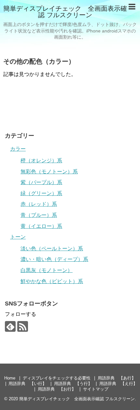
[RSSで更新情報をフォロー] (22, 326)
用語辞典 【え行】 (118, 383)
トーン (18, 237)
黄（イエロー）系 (41, 226)
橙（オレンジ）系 (41, 160)
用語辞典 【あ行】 (117, 378)
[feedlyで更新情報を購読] (10, 326)
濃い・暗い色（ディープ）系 (54, 259)
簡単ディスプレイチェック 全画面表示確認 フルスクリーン (65, 12)
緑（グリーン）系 (41, 193)
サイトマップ (95, 389)
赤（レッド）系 (39, 204)
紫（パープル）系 (41, 182)
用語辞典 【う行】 (73, 383)
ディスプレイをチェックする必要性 (57, 378)
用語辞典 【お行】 (57, 389)
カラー (18, 149)
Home (9, 378)
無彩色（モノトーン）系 (49, 171)
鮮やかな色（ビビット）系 (52, 281)
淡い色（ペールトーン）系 (52, 248)
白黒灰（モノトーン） (47, 270)
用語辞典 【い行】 (27, 383)
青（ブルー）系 (39, 215)
